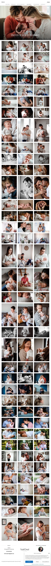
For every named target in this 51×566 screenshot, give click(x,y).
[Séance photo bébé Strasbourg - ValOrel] (9, 423)
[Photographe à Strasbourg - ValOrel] (9, 46)
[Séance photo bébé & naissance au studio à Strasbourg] (41, 159)
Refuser (37, 561)
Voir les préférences (45, 561)
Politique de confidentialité (35, 564)
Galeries (29, 4)
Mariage (13, 4)
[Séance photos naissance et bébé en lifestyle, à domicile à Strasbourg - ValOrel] (25, 332)
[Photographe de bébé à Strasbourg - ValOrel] (25, 389)
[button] (49, 553)
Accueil (8, 4)
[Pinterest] (2, 2)
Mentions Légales (41, 564)
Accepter (29, 561)
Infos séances (20, 4)
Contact (43, 4)
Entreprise (36, 4)
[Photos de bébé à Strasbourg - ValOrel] (25, 227)
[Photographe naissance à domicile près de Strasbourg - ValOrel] (9, 113)
